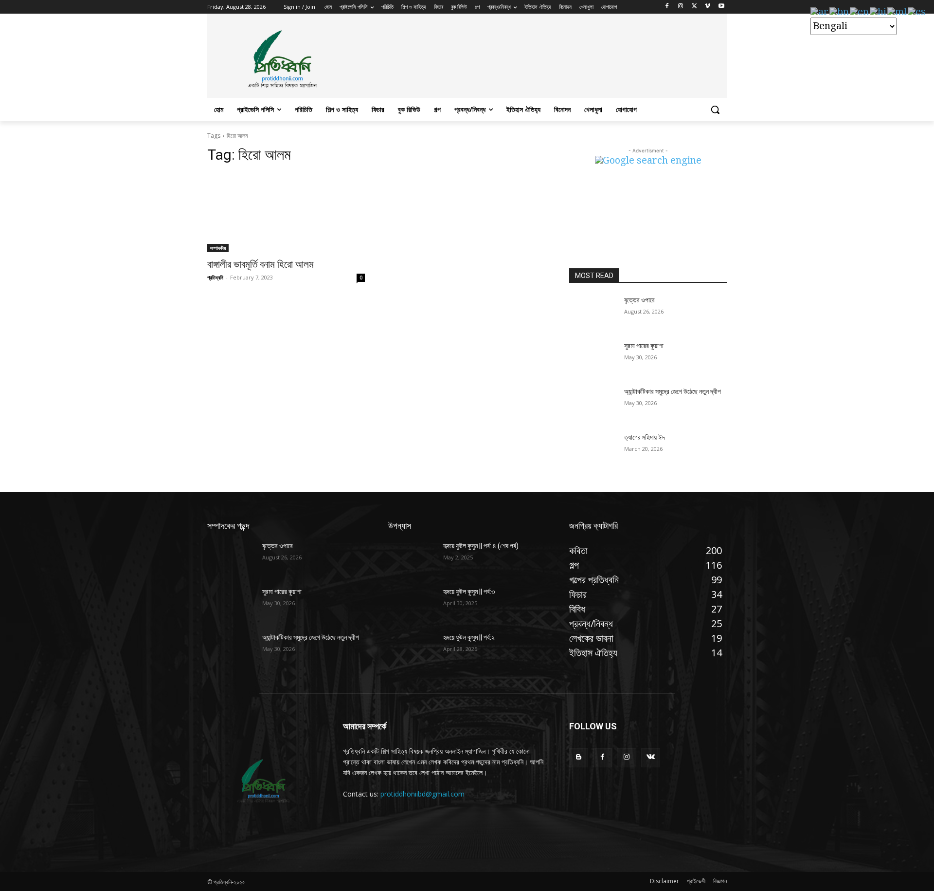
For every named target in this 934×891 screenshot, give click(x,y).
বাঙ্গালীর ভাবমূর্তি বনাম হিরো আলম (260, 264)
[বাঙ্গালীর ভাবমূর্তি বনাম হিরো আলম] (286, 212)
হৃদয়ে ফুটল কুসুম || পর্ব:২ (469, 637)
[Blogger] (578, 757)
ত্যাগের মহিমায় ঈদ (644, 437)
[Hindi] (878, 12)
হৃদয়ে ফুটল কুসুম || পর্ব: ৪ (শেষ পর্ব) (481, 546)
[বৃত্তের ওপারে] (592, 312)
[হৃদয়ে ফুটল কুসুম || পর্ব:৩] (411, 603)
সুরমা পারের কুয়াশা (644, 346)
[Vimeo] (707, 7)
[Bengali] (839, 12)
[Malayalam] (897, 12)
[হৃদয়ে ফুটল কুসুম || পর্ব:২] (411, 649)
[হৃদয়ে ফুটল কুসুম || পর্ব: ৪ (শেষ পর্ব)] (411, 558)
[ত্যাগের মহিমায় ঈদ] (592, 449)
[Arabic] (819, 12)
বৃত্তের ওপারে (639, 300)
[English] (860, 12)
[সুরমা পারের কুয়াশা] (592, 357)
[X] (694, 7)
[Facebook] (667, 7)
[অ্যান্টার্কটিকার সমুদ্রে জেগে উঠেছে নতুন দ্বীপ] (592, 403)
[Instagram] (680, 7)
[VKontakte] (650, 757)
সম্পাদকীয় (218, 247)
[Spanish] (917, 12)
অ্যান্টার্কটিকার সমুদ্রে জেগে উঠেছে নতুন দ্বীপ (672, 391)
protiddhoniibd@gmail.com (422, 793)
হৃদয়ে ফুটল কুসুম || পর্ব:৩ (469, 591)
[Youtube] (721, 7)
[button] (715, 109)
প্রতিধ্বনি (215, 277)
